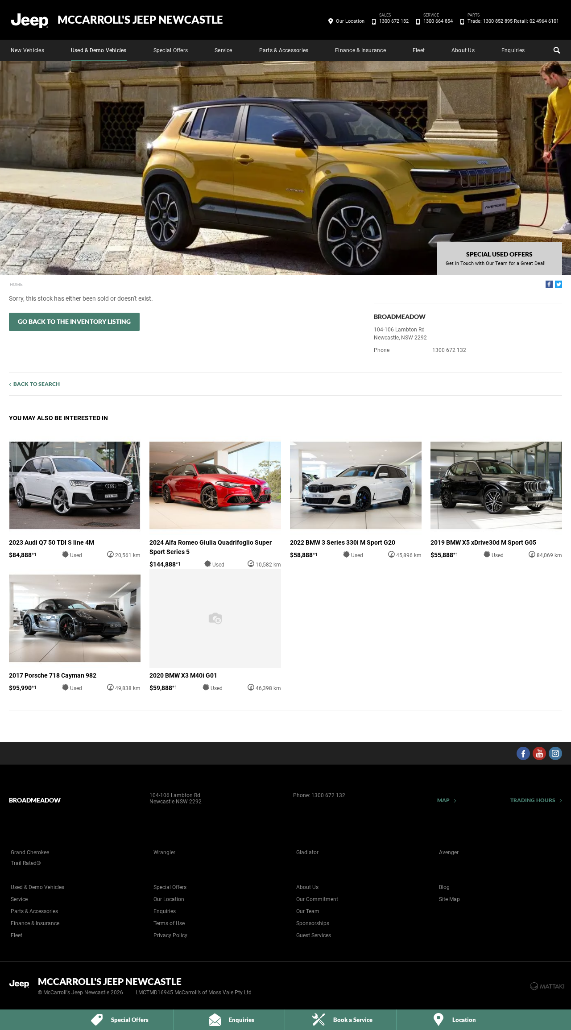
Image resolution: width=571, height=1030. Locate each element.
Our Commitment (317, 899)
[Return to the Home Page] (21, 985)
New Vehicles (27, 50)
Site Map (449, 899)
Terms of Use (169, 923)
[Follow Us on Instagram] (555, 753)
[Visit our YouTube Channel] (539, 753)
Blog (444, 887)
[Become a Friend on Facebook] (523, 753)
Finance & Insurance (360, 50)
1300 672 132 (394, 20)
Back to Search (36, 384)
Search (555, 50)
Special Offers (170, 50)
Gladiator (307, 852)
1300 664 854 (438, 20)
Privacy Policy (170, 935)
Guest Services (313, 935)
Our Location (350, 21)
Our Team (307, 911)
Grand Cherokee (30, 852)
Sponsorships (312, 923)
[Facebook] (549, 284)
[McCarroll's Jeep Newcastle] (30, 20)
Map (443, 800)
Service (223, 50)
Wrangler (164, 852)
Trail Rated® (26, 863)
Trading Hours (532, 800)
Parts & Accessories (284, 50)
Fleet (419, 50)
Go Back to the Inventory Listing (74, 321)
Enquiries (513, 50)
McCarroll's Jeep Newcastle (140, 19)
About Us (463, 50)
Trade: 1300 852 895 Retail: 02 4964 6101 (513, 20)
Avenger (449, 852)
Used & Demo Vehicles (99, 50)
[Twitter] (558, 284)
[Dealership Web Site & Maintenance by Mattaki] (547, 986)
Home (16, 284)
